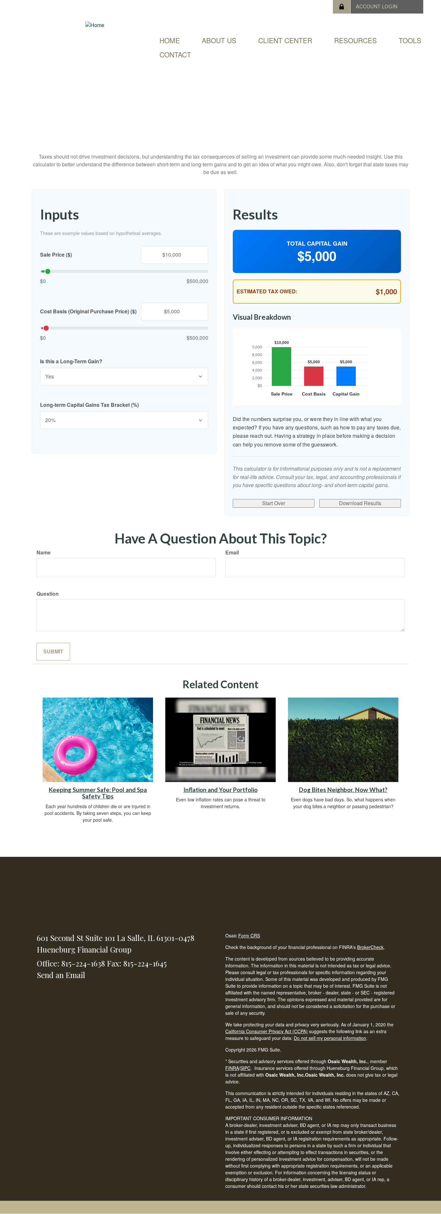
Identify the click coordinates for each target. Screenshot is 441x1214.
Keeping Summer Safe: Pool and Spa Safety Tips (98, 793)
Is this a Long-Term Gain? (71, 361)
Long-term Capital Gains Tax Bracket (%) (89, 404)
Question (47, 593)
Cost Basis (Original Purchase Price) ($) (88, 311)
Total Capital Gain (317, 244)
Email (232, 552)
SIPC (245, 1068)
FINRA (232, 1068)
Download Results (360, 503)
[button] (219, 40)
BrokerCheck (370, 947)
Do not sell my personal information (330, 1038)
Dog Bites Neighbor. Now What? (343, 789)
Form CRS (249, 935)
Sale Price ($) (56, 254)
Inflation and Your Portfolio (220, 789)
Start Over (273, 503)
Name (43, 552)
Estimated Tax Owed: (267, 291)
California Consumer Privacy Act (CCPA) (266, 1031)
